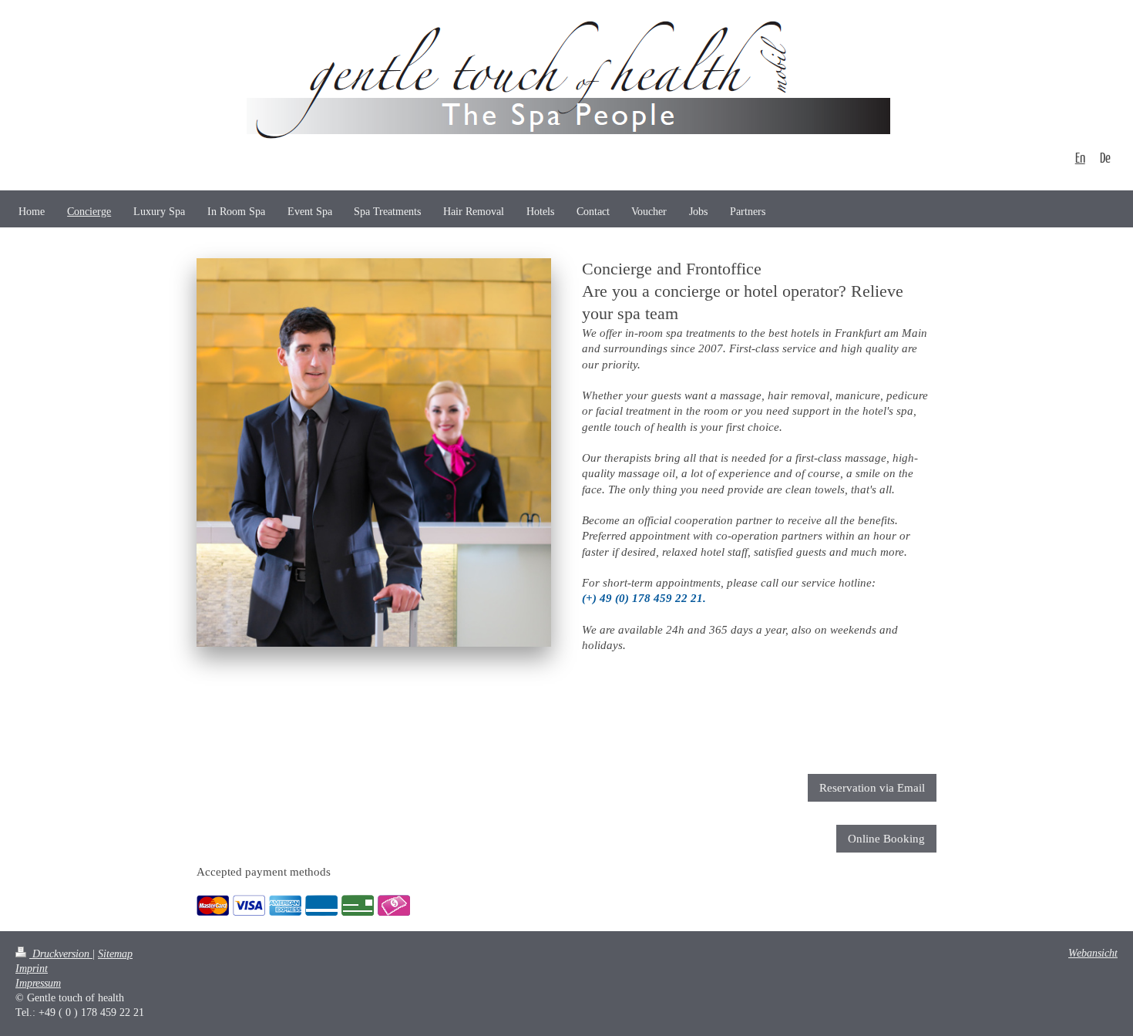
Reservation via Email (872, 788)
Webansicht (1093, 953)
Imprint (31, 968)
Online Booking (886, 838)
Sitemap (115, 954)
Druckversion (60, 954)
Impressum (38, 983)
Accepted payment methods (264, 872)
